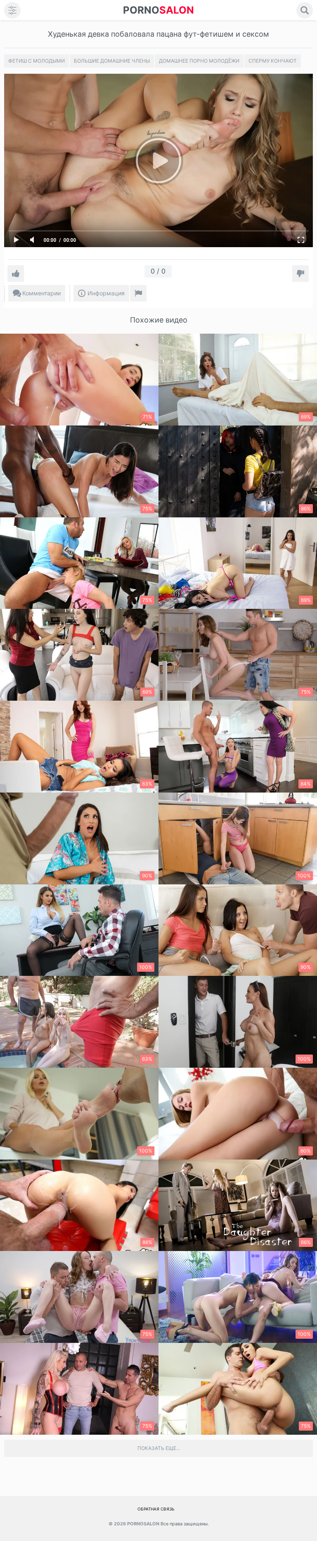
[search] (304, 10)
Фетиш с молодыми (36, 61)
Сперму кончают (272, 61)
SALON (158, 10)
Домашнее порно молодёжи (199, 61)
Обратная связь (156, 1508)
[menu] (12, 10)
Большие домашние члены (112, 61)
